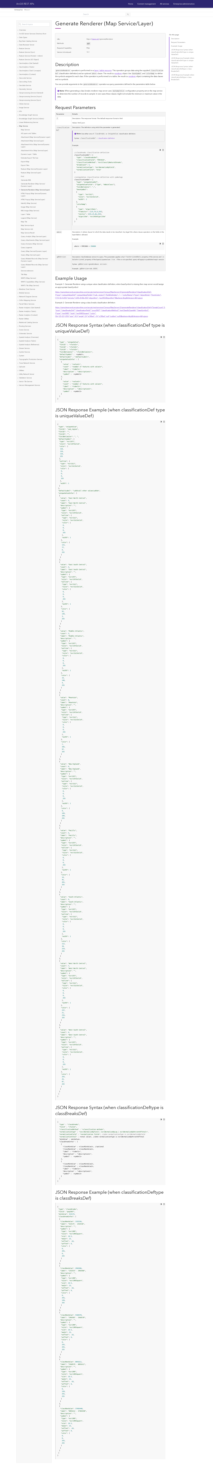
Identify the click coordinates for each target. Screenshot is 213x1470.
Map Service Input (27, 225)
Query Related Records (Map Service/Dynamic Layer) (34, 259)
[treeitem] (34, 30)
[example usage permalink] (88, 278)
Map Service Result (27, 233)
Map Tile (24, 221)
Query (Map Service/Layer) (30, 255)
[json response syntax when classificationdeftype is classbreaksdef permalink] (88, 1114)
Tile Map (24, 274)
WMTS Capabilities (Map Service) (33, 282)
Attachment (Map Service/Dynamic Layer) (35, 137)
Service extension (27, 270)
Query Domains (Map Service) (31, 244)
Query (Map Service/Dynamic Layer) (34, 251)
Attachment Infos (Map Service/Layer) (34, 150)
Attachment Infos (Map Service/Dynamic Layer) (35, 145)
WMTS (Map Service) (28, 278)
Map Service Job (27, 229)
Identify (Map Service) (28, 203)
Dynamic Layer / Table (29, 154)
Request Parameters (178, 42)
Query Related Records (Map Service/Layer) (34, 265)
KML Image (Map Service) (30, 210)
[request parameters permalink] (97, 108)
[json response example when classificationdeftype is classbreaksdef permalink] (93, 1198)
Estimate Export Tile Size (29, 158)
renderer (118, 73)
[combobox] (34, 24)
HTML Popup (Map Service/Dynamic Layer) (34, 194)
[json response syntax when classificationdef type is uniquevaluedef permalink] (91, 331)
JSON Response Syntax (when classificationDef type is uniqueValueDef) (182, 52)
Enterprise (19, 10)
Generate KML (26, 180)
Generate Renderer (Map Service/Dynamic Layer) (33, 185)
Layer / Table (25, 214)
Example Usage (176, 46)
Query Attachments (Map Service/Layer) (35, 240)
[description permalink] (81, 65)
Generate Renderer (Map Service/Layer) (35, 190)
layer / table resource (103, 70)
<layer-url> (95, 39)
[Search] (128, 14)
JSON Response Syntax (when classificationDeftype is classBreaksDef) (182, 69)
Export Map (25, 161)
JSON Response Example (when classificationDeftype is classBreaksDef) (182, 77)
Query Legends (26, 247)
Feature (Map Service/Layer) (31, 172)
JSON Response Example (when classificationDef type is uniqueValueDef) (182, 60)
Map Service (25, 129)
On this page (174, 35)
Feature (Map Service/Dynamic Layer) (34, 169)
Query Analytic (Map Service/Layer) (33, 236)
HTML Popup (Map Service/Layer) (33, 199)
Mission (27, 10)
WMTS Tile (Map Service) (30, 285)
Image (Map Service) (28, 207)
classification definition (106, 138)
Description (175, 38)
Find (22, 176)
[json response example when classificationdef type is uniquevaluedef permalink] (95, 416)
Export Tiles (25, 165)
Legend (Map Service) (29, 218)
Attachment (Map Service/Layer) (32, 141)
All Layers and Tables (28, 133)
